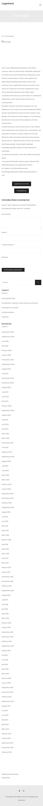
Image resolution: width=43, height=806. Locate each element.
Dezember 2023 (8, 378)
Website (5, 257)
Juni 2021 (5, 447)
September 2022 (8, 410)
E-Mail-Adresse (8, 245)
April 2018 (5, 549)
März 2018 (5, 554)
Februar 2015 (6, 678)
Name (4, 232)
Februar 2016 (6, 623)
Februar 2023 (7, 406)
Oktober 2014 (7, 697)
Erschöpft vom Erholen (10, 308)
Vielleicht (5, 317)
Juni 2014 (5, 715)
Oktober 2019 (6, 503)
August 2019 (6, 512)
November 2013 (7, 747)
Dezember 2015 (7, 632)
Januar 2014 (6, 738)
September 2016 (8, 590)
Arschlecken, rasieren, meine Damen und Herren (20, 303)
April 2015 (5, 669)
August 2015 (6, 650)
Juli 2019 (5, 517)
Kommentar (6, 214)
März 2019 (5, 535)
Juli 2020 (5, 466)
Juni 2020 (5, 470)
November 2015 (7, 637)
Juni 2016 (5, 604)
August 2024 (6, 369)
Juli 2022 (5, 420)
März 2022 (5, 438)
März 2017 (5, 563)
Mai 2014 (5, 720)
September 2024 (8, 364)
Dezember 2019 (7, 494)
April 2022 (5, 433)
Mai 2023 (5, 401)
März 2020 (5, 480)
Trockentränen (22, 191)
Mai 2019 (5, 526)
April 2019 (5, 530)
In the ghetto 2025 (8, 298)
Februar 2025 (7, 350)
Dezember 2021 (7, 443)
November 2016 (7, 581)
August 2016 (6, 595)
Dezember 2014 (7, 687)
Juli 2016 (5, 600)
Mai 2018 (5, 544)
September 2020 (8, 457)
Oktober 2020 (7, 452)
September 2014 (8, 701)
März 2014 (5, 729)
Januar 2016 (6, 627)
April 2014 (5, 724)
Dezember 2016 (7, 577)
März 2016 (5, 618)
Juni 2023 (5, 397)
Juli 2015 (5, 655)
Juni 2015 (5, 660)
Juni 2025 (5, 341)
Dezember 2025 (8, 332)
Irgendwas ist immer (21, 184)
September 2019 (8, 507)
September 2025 (8, 337)
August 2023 (6, 387)
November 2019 (7, 498)
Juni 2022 (5, 424)
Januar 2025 (6, 355)
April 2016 (5, 614)
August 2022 (6, 415)
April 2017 (5, 558)
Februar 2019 (6, 540)
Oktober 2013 (6, 752)
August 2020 (6, 461)
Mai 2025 (5, 346)
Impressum (6, 778)
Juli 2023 (5, 392)
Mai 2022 (5, 429)
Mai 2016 (5, 609)
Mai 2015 (5, 664)
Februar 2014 (6, 734)
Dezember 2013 (7, 743)
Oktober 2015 (6, 641)
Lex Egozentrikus (8, 312)
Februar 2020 (7, 484)
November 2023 (8, 383)
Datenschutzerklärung (10, 774)
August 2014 (6, 706)
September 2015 (8, 646)
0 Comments (9, 36)
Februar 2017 (6, 567)
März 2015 (5, 674)
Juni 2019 (5, 521)
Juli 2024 (5, 373)
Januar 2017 (6, 572)
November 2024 (8, 360)
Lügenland (8, 3)
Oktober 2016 (6, 586)
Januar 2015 (6, 683)
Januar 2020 (6, 489)
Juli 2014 (5, 711)
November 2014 (7, 692)
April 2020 (5, 475)
